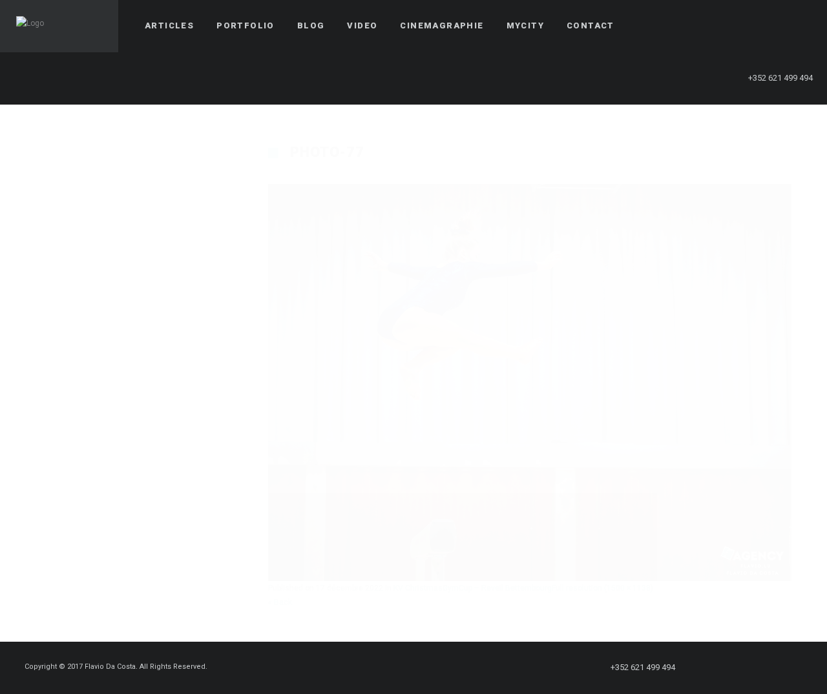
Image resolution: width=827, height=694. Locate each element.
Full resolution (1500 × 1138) (602, 588)
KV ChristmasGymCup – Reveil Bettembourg (472, 588)
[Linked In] (799, 25)
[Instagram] (752, 25)
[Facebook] (706, 25)
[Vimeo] (775, 25)
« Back (280, 602)
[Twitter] (729, 25)
